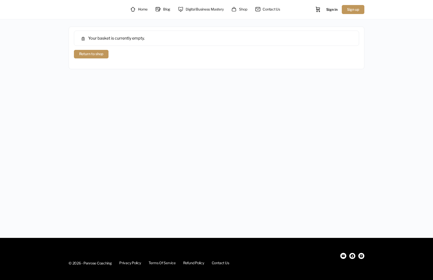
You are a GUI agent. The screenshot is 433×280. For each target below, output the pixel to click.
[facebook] (352, 256)
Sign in (332, 9)
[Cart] (318, 9)
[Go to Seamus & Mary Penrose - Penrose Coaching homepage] (94, 9)
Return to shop (91, 54)
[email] (343, 256)
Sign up (353, 9)
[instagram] (361, 256)
